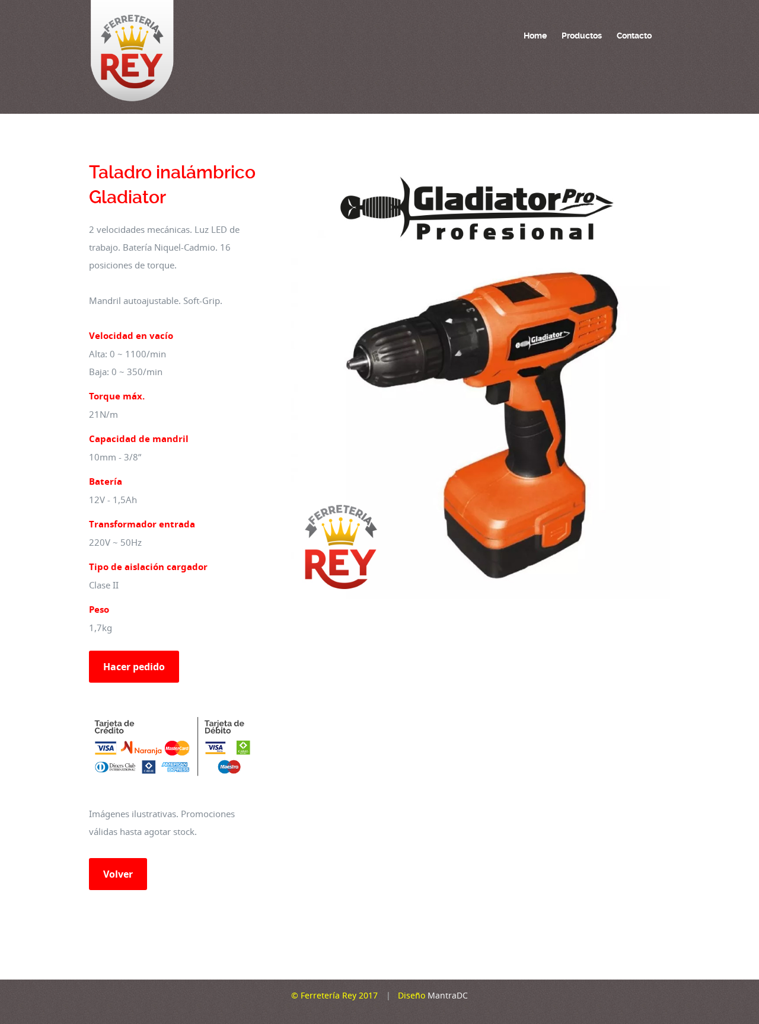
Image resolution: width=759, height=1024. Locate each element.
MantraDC (446, 995)
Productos (582, 35)
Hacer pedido (134, 666)
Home (535, 35)
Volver (118, 874)
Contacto (634, 35)
